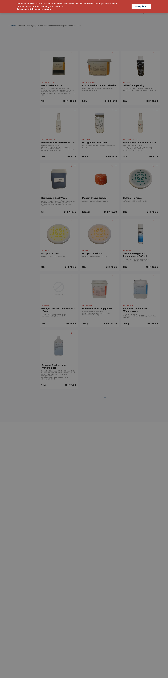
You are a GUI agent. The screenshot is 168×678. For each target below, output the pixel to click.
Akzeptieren (141, 6)
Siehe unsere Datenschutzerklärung (33, 9)
